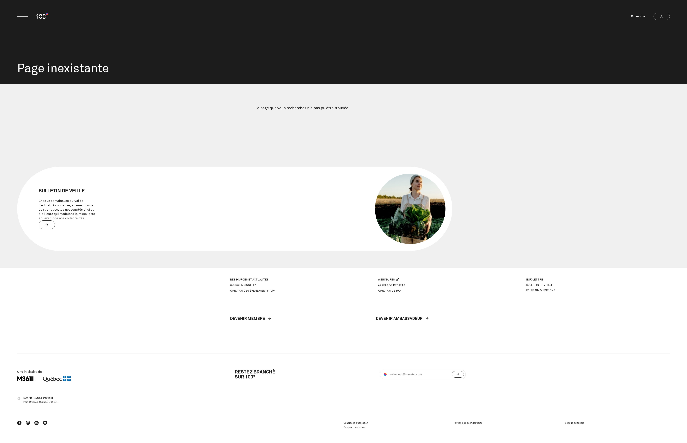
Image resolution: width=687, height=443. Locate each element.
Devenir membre (248, 319)
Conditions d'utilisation (356, 423)
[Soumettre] (458, 374)
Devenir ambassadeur (399, 319)
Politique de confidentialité (468, 423)
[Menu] (22, 16)
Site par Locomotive (354, 427)
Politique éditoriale (574, 423)
